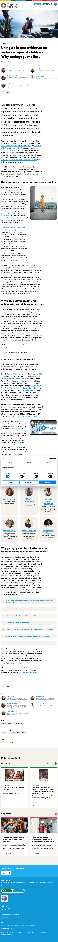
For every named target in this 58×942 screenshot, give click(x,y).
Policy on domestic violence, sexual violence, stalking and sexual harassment (18, 925)
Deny (10, 482)
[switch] (22, 476)
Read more (3, 885)
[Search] (52, 4)
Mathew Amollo (40, 76)
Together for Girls (18, 148)
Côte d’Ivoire (25, 416)
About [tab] (48, 462)
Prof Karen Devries (12, 84)
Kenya (18, 416)
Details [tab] (29, 462)
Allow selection (29, 482)
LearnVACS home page (7, 742)
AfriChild (13, 374)
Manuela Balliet (28, 390)
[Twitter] (2, 909)
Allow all (47, 482)
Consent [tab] (10, 462)
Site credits (15, 938)
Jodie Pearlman (40, 69)
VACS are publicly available (27, 673)
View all (48, 763)
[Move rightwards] (56, 763)
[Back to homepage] (10, 5)
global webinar (17, 447)
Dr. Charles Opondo (12, 75)
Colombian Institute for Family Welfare (14, 379)
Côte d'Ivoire (12, 732)
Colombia (11, 416)
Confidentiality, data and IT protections (10, 914)
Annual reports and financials (7, 928)
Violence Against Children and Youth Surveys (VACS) (19, 160)
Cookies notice (4, 917)
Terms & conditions (5, 920)
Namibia (36, 416)
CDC (40, 374)
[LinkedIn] (9, 909)
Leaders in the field (18, 723)
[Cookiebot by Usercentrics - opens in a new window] (50, 458)
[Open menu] (55, 4)
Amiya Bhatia (10, 69)
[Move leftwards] (53, 763)
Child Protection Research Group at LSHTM (16, 146)
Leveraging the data (7, 723)
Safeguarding (4, 922)
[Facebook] (6, 909)
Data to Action (10, 150)
